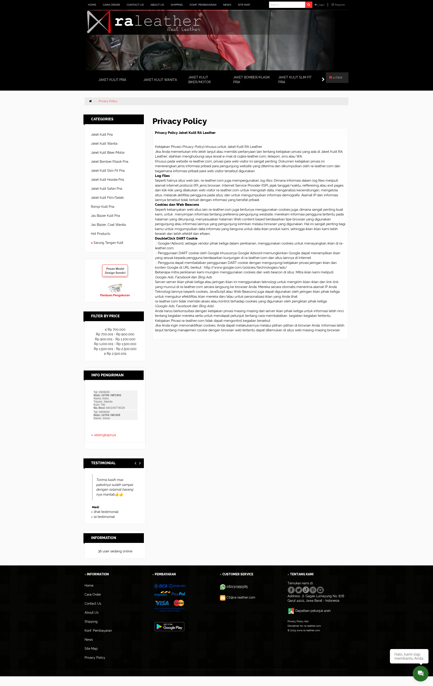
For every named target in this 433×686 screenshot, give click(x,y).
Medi (94, 507)
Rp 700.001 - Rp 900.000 (115, 334)
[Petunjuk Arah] (291, 611)
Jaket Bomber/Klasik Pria (109, 161)
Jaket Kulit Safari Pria (106, 188)
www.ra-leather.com (308, 630)
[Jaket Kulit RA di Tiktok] (305, 589)
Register (340, 4)
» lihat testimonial (104, 512)
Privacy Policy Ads (298, 621)
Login (321, 4)
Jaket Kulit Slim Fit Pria (108, 170)
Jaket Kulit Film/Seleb (107, 197)
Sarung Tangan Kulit (108, 243)
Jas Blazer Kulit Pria (105, 215)
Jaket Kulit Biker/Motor (108, 152)
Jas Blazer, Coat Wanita (108, 224)
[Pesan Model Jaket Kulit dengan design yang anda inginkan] (115, 266)
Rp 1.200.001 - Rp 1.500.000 (115, 344)
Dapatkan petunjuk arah (313, 611)
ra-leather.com (200, 161)
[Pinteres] (313, 589)
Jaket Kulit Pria (102, 134)
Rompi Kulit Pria (102, 206)
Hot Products (100, 234)
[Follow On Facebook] (291, 589)
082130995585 (237, 586)
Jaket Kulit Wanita (104, 143)
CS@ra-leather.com (240, 597)
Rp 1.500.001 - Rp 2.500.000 (115, 349)
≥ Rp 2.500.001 (115, 354)
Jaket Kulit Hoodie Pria (107, 179)
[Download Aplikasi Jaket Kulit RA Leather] (169, 626)
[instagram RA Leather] (320, 589)
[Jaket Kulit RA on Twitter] (298, 589)
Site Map (293, 634)
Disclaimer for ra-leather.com (304, 625)
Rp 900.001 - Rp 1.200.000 (115, 339)
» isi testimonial (103, 517)
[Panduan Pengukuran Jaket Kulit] (115, 286)
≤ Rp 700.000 (115, 329)
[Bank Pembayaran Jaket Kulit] (169, 598)
